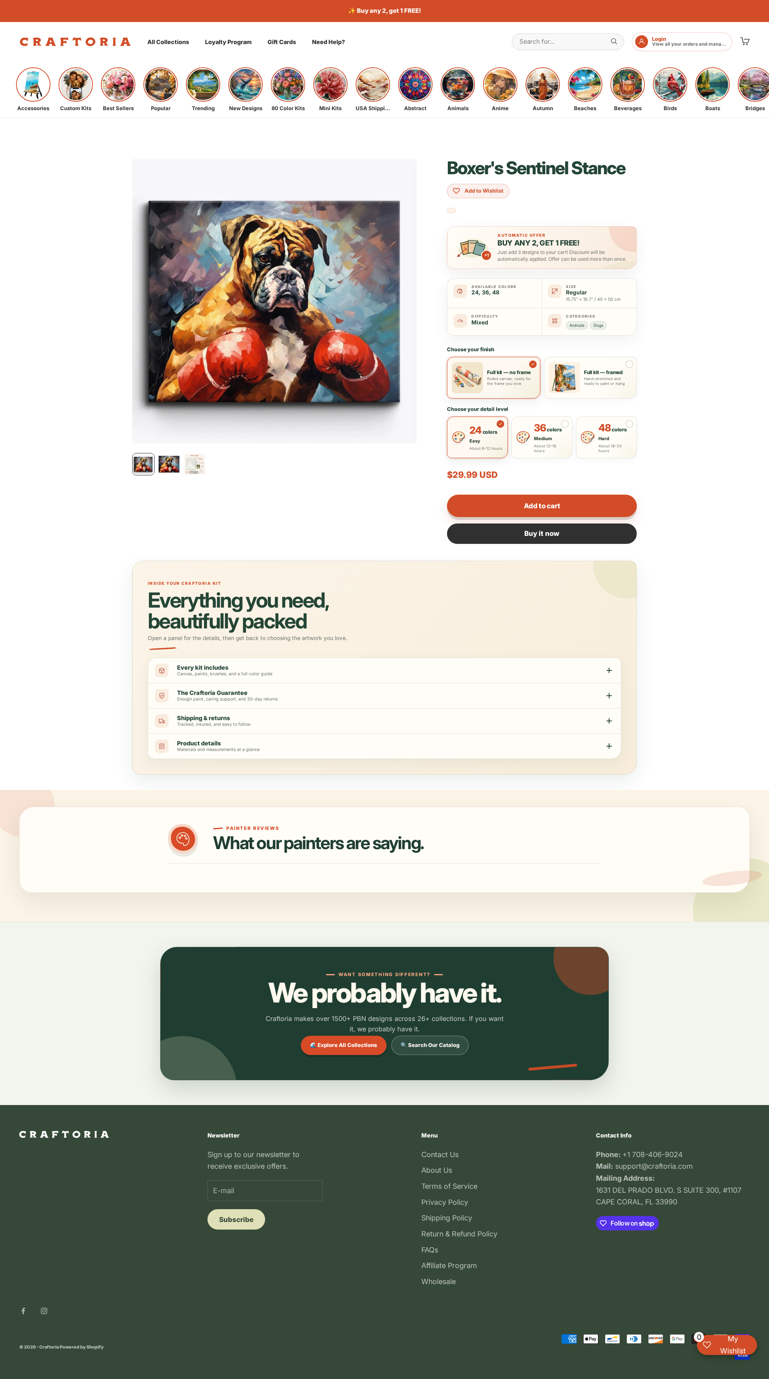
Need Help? (328, 41)
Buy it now (542, 533)
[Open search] (614, 41)
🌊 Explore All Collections (343, 1045)
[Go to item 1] (143, 464)
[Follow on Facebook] (23, 1311)
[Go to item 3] (194, 464)
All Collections (168, 41)
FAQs (429, 1250)
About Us (436, 1170)
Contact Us (440, 1154)
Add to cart (542, 506)
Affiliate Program (449, 1265)
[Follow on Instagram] (44, 1311)
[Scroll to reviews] (451, 211)
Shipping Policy (446, 1218)
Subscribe (236, 1220)
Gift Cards (282, 41)
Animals (577, 325)
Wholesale (438, 1281)
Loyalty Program (228, 41)
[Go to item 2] (169, 464)
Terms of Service (449, 1186)
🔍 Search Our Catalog (430, 1045)
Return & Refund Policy (459, 1234)
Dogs (598, 325)
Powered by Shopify (82, 1347)
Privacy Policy (444, 1202)
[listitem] (33, 89)
